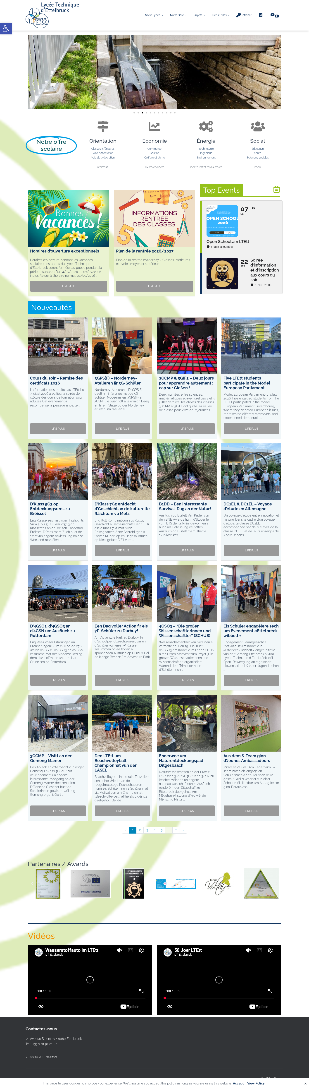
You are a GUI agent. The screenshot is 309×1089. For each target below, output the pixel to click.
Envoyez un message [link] (41, 1056)
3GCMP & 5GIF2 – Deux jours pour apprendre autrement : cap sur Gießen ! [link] (186, 383)
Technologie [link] (206, 148)
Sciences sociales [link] (258, 157)
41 (176, 830)
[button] (162, 15)
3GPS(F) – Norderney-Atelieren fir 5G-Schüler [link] (118, 380)
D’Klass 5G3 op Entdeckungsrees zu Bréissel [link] (50, 509)
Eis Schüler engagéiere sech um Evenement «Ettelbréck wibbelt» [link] (251, 631)
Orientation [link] (102, 141)
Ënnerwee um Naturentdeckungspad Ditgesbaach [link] (181, 760)
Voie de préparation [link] (103, 157)
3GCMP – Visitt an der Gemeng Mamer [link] (51, 758)
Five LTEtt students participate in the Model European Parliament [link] (246, 383)
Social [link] (257, 141)
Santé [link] (257, 153)
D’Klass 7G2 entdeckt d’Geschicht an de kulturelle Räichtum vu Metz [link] (122, 509)
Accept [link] (238, 1083)
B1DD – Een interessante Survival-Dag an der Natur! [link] (185, 506)
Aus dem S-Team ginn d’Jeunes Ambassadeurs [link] (246, 758)
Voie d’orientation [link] (103, 153)
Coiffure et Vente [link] (154, 157)
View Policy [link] (256, 1083)
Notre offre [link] (177, 15)
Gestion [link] (154, 153)
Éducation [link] (258, 148)
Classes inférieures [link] (102, 148)
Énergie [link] (206, 141)
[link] (6, 28)
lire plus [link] (68, 286)
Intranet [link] (247, 15)
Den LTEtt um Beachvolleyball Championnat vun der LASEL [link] (116, 762)
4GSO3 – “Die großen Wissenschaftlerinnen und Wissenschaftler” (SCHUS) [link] (185, 631)
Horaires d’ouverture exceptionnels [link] (64, 251)
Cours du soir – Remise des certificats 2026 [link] (56, 380)
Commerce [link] (154, 148)
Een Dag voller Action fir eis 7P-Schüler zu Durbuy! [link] (121, 628)
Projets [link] (198, 15)
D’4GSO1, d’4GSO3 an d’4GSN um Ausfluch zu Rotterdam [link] (52, 631)
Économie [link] (154, 141)
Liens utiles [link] (219, 15)
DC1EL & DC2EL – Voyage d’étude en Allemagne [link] (247, 506)
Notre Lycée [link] (153, 15)
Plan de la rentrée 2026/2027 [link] (145, 251)
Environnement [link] (206, 157)
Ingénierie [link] (206, 153)
